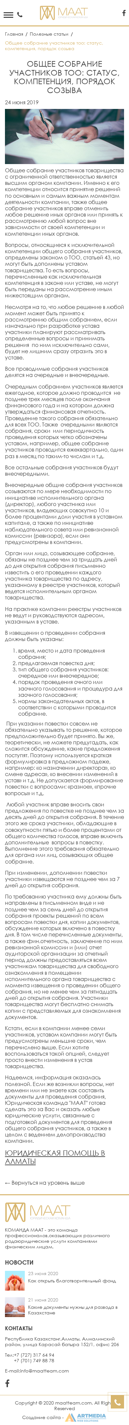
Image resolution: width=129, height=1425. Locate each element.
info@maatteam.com (44, 1371)
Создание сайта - (43, 1417)
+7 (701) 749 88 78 (34, 1360)
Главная (14, 34)
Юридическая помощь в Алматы (55, 1156)
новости (19, 1262)
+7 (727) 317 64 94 (34, 1355)
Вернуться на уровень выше (48, 1182)
